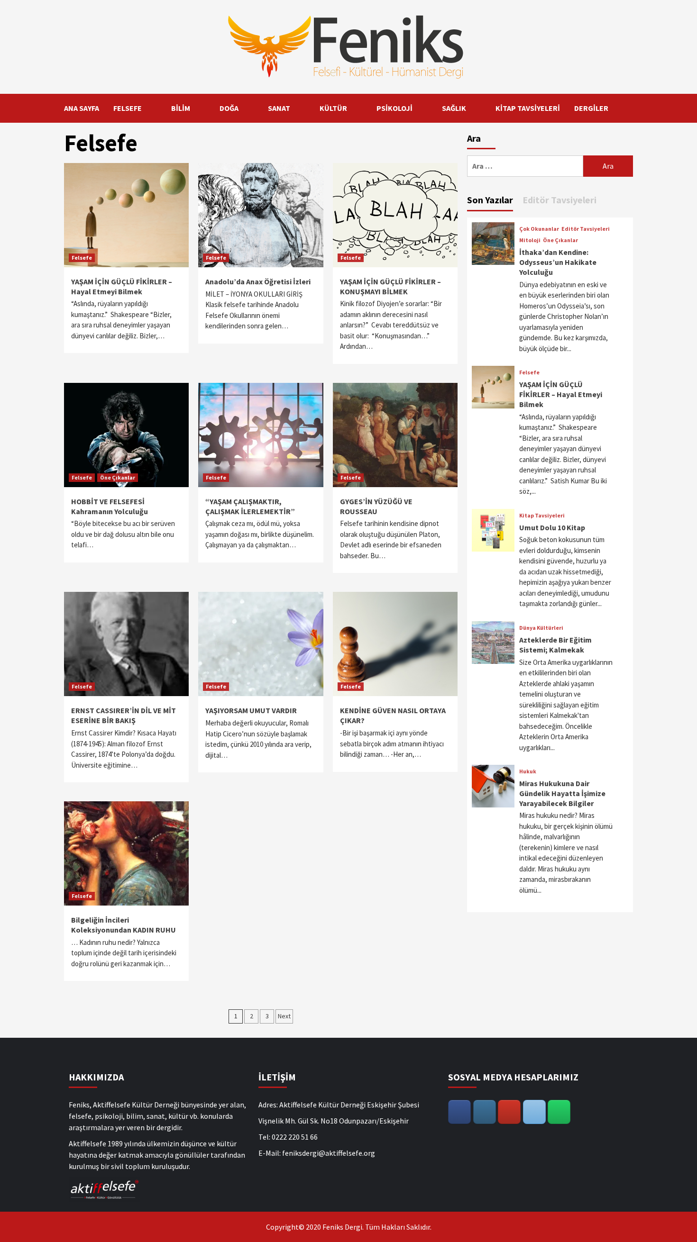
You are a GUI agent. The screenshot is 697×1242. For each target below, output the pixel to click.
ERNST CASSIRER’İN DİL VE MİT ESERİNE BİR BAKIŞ (123, 715)
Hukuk (527, 771)
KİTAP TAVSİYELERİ (527, 108)
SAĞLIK (454, 108)
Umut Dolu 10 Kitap (552, 527)
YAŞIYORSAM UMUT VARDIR (251, 710)
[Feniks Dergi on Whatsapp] (559, 1112)
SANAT (279, 108)
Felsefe (82, 257)
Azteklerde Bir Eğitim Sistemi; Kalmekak (555, 644)
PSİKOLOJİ (394, 108)
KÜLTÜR (333, 108)
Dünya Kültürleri (541, 628)
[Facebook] (459, 1112)
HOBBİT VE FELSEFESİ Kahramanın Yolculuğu (109, 506)
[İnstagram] (484, 1112)
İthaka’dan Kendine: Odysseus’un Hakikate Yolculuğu (557, 262)
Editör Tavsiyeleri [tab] (559, 200)
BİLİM (180, 108)
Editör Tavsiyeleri (585, 229)
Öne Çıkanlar (117, 477)
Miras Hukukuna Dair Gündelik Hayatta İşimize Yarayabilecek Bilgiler (562, 793)
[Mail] (534, 1112)
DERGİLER (591, 108)
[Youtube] (509, 1112)
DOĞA (229, 108)
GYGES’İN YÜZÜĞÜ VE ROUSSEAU (376, 506)
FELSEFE (127, 108)
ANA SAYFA (81, 108)
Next (284, 1016)
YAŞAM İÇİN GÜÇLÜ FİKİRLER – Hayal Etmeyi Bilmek (121, 286)
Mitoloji (530, 240)
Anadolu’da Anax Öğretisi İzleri (258, 281)
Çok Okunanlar (539, 229)
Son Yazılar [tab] (490, 200)
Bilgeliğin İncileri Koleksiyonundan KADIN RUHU (123, 924)
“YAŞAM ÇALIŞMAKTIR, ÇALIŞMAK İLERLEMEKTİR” (250, 506)
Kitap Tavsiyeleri (542, 515)
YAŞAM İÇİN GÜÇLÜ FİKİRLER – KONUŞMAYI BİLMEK (390, 286)
